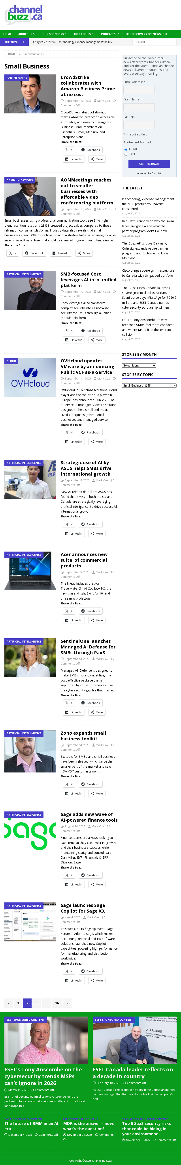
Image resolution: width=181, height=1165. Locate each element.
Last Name (131, 117)
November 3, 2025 (138, 1140)
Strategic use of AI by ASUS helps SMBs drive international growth (86, 468)
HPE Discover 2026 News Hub (146, 34)
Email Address (134, 82)
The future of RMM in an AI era (31, 1126)
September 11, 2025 (78, 378)
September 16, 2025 (78, 101)
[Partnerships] (30, 93)
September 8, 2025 (77, 480)
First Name (131, 99)
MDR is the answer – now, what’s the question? (88, 1126)
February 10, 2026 (108, 1083)
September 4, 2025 (77, 659)
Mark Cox (103, 101)
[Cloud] (30, 377)
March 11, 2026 (18, 1090)
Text (132, 154)
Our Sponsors (53, 34)
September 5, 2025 (77, 572)
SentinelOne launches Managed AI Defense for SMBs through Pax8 (88, 647)
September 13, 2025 (78, 209)
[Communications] (30, 196)
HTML (133, 149)
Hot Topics (82, 34)
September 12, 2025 (78, 292)
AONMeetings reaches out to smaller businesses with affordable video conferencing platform (87, 191)
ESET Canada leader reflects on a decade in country (133, 1073)
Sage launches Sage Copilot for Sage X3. (83, 908)
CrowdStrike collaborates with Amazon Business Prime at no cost (88, 85)
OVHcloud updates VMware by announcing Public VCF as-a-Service (87, 366)
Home (7, 34)
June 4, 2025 (72, 917)
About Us (25, 34)
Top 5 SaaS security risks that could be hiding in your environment (146, 1128)
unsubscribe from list (149, 173)
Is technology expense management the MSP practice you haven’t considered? (148, 204)
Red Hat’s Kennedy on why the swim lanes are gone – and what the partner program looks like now (148, 226)
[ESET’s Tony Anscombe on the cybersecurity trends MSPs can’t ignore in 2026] (46, 1040)
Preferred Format (137, 142)
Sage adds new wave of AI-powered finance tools (89, 817)
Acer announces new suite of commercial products (84, 560)
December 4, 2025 (20, 1135)
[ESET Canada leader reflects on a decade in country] (135, 1040)
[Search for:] (154, 42)
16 (57, 1003)
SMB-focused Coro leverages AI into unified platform (89, 279)
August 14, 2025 (75, 826)
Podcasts (108, 34)
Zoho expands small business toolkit (83, 736)
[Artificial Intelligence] (30, 290)
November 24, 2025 (79, 1135)
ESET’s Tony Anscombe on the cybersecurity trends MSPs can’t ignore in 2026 (43, 1076)
